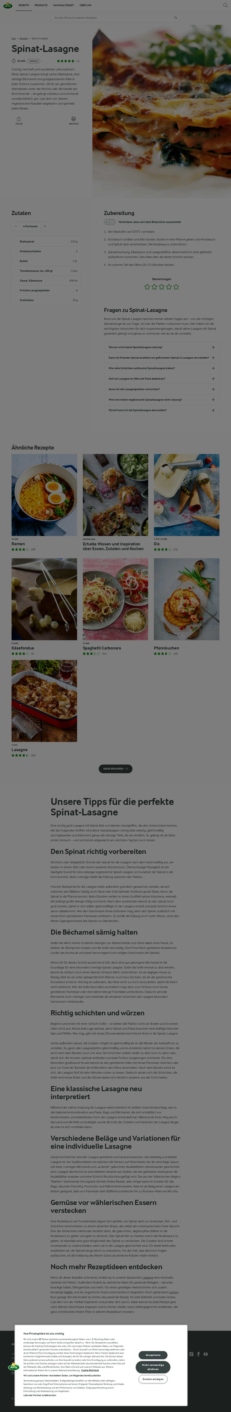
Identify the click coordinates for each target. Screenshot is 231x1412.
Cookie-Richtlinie (90, 1370)
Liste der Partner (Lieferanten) (39, 1395)
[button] (14, 1368)
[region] (101, 1365)
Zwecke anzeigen (153, 1379)
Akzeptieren (153, 1355)
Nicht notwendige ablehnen (153, 1367)
